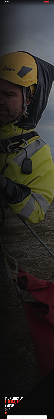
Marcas (31, 1)
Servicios (35, 1)
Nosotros (24, 1)
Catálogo (20, 1)
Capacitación (27, 1)
